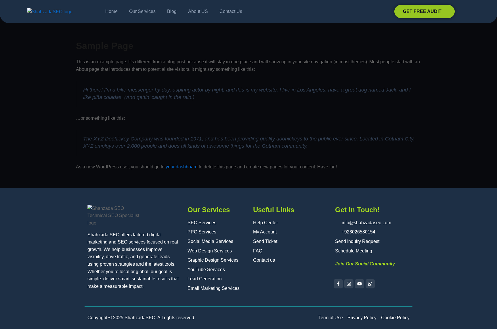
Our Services (142, 11)
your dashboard (182, 166)
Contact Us (230, 11)
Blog (172, 11)
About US (198, 11)
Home (111, 11)
